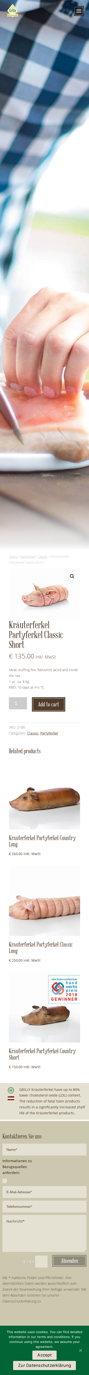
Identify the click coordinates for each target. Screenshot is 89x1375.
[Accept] (80, 1350)
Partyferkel (27, 556)
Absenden (69, 1260)
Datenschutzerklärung (19, 1301)
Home (13, 556)
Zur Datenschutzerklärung (44, 1365)
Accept (44, 1355)
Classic (42, 556)
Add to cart (48, 704)
